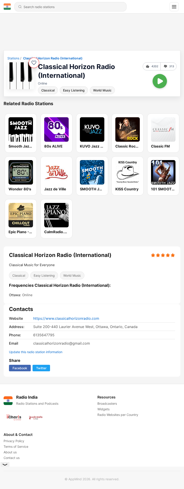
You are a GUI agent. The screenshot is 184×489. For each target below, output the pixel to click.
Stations (13, 58)
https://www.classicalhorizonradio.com (66, 318)
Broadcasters (107, 403)
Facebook (20, 368)
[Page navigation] (174, 6)
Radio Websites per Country (117, 415)
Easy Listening (74, 90)
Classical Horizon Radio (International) (53, 58)
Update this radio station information (35, 352)
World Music (102, 90)
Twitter (41, 368)
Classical (48, 90)
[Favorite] (33, 62)
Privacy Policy (14, 441)
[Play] (160, 81)
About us (10, 452)
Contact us (12, 458)
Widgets (103, 409)
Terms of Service (16, 446)
